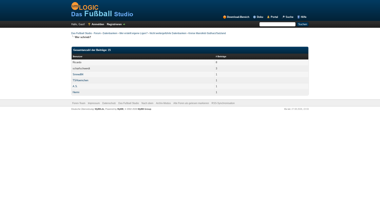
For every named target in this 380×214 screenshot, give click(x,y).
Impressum (94, 103)
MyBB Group (144, 109)
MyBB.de (99, 109)
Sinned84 (78, 74)
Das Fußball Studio (128, 103)
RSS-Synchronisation (223, 103)
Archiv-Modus (163, 103)
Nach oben (147, 103)
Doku (260, 16)
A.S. (75, 86)
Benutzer (77, 56)
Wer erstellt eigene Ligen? (133, 33)
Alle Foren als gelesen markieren (191, 103)
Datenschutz (109, 103)
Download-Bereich (238, 16)
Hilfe (303, 16)
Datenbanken (110, 33)
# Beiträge (221, 56)
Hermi (76, 92)
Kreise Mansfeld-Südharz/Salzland (207, 33)
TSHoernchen (80, 80)
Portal (274, 16)
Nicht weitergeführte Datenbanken (168, 33)
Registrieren (114, 24)
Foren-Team (78, 103)
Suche (289, 16)
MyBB (120, 109)
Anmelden (98, 24)
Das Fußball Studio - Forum (86, 33)
